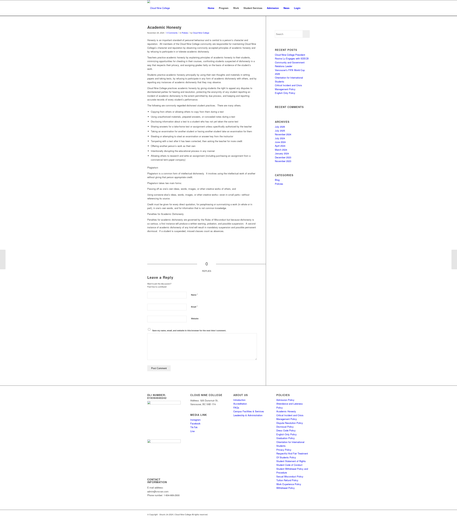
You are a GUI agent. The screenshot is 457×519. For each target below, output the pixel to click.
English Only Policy (285, 93)
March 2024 (281, 149)
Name (194, 294)
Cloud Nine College (201, 32)
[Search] (306, 8)
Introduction (239, 400)
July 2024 (280, 138)
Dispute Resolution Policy (289, 423)
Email (194, 306)
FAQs (236, 407)
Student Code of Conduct (289, 465)
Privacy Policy (283, 449)
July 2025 (280, 130)
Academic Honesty (286, 411)
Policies (185, 32)
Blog (277, 180)
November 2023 (283, 161)
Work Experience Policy (288, 484)
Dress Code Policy (286, 430)
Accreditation (240, 403)
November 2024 (283, 134)
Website (195, 318)
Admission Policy (285, 400)
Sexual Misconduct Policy (289, 476)
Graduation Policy (285, 438)
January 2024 (282, 153)
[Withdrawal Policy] (3, 259)
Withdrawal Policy (285, 488)
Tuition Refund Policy (287, 480)
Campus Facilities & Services (248, 411)
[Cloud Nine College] (158, 8)
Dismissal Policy (285, 426)
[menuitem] (211, 8)
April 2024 (280, 145)
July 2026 (280, 126)
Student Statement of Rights (291, 461)
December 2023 (283, 157)
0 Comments (172, 32)
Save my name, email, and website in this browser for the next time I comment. (189, 330)
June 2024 (280, 142)
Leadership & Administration (247, 415)
